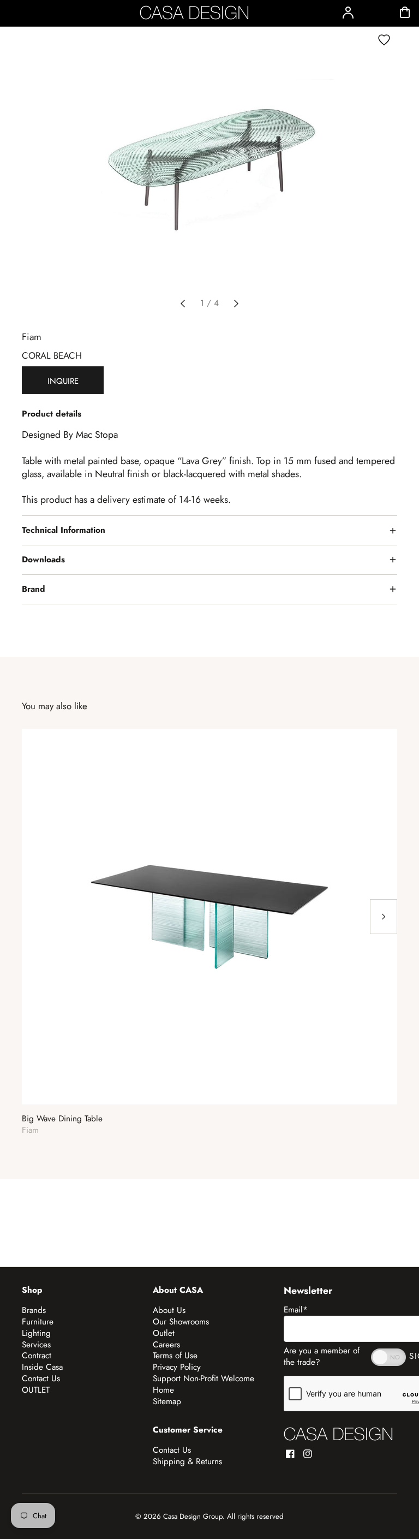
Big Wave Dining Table (62, 1119)
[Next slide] (236, 304)
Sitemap (167, 1401)
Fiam (31, 337)
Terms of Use (175, 1356)
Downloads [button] (43, 560)
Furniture (37, 1322)
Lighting (36, 1333)
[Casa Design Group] (338, 1434)
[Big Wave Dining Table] (209, 916)
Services (36, 1345)
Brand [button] (33, 589)
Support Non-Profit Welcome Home (203, 1384)
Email (296, 1310)
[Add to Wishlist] (384, 39)
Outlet (164, 1333)
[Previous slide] (183, 304)
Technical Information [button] (63, 530)
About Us (169, 1310)
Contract (36, 1356)
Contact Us (41, 1378)
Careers (166, 1345)
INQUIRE (63, 381)
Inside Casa (42, 1367)
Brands (34, 1310)
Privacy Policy (177, 1367)
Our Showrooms (181, 1322)
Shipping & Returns (187, 1461)
